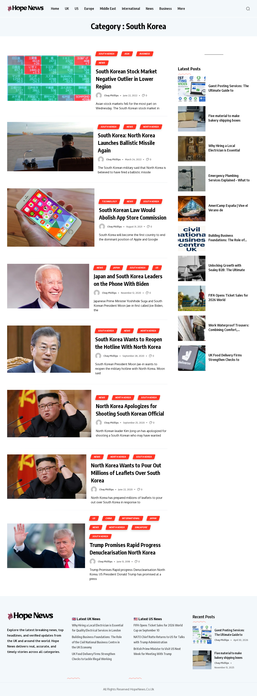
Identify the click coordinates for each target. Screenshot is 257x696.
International (131, 8)
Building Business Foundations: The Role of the (226, 237)
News (150, 8)
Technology (109, 201)
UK (67, 8)
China (108, 518)
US (76, 8)
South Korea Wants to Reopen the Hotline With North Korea (128, 343)
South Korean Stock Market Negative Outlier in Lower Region (126, 79)
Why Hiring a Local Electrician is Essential (224, 147)
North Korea (151, 126)
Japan (116, 267)
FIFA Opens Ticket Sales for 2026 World (228, 297)
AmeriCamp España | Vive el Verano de (228, 207)
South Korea (106, 53)
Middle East (108, 8)
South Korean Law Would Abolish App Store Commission (132, 214)
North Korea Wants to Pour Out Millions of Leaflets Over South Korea (126, 473)
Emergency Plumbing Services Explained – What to (229, 177)
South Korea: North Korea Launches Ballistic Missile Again (126, 143)
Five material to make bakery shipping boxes (224, 117)
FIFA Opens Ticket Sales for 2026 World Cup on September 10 (158, 627)
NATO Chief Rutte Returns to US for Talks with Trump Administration (159, 639)
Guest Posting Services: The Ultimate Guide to (228, 88)
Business (165, 8)
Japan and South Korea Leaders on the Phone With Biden (128, 280)
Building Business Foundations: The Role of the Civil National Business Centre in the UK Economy (97, 642)
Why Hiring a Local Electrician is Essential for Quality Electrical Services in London (97, 627)
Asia (127, 53)
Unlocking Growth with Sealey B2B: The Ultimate (226, 267)
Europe (89, 8)
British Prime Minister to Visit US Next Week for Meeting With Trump (157, 651)
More (181, 8)
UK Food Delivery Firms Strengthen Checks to (225, 357)
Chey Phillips (111, 95)
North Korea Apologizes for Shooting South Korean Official (130, 410)
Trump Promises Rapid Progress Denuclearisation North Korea (125, 549)
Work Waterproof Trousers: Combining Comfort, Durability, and (228, 327)
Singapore (141, 527)
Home (55, 8)
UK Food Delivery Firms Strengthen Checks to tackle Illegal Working (93, 656)
